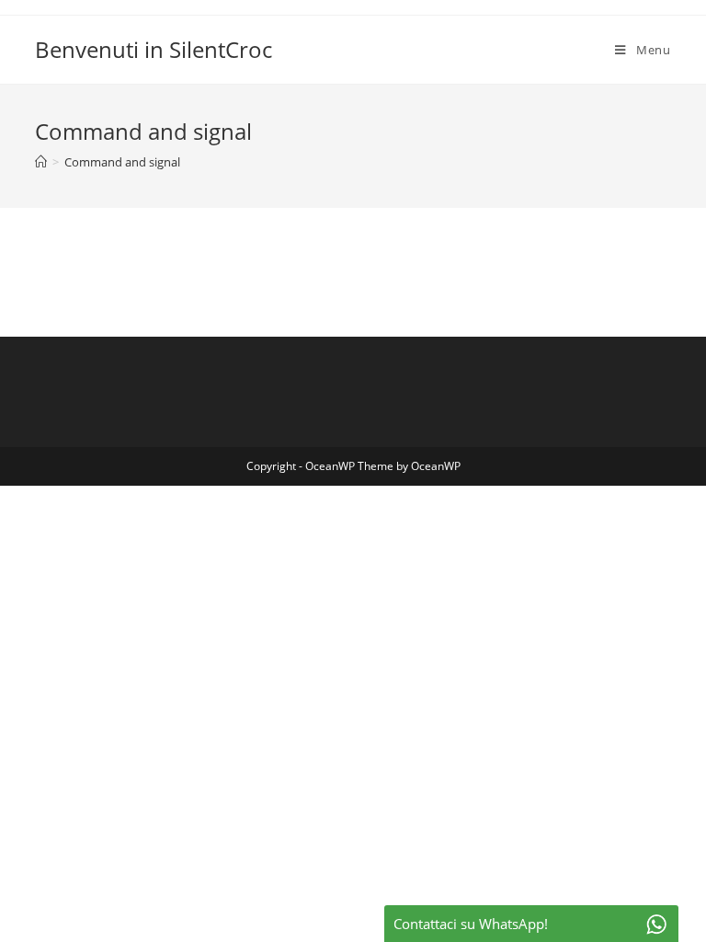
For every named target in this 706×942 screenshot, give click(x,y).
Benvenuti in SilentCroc (153, 49)
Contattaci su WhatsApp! (470, 923)
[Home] (41, 162)
